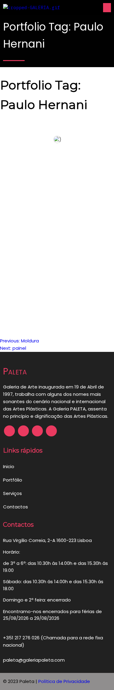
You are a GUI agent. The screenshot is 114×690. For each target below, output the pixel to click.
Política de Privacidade (64, 681)
